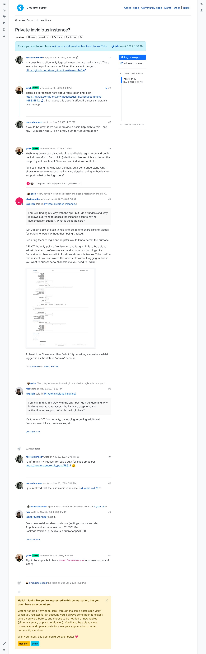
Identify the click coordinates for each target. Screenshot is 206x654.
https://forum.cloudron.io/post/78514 (48, 465)
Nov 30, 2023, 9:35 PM (61, 555)
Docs (177, 7)
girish (115, 46)
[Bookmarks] (4, 29)
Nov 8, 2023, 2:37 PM (64, 57)
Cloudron (34, 366)
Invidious (20, 37)
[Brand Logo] (20, 8)
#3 (109, 122)
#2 (109, 88)
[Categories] (4, 3)
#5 (109, 199)
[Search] (4, 36)
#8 (109, 483)
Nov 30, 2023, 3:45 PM (64, 456)
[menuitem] (202, 3)
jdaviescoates (33, 199)
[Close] (107, 600)
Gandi (46, 366)
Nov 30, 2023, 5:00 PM (51, 512)
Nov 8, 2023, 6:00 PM (62, 199)
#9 (109, 512)
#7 (109, 456)
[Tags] (4, 16)
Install (186, 7)
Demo (168, 7)
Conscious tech (33, 431)
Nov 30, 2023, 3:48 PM (64, 483)
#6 (109, 388)
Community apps (151, 7)
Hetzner (55, 366)
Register (23, 643)
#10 (109, 555)
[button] (4, 643)
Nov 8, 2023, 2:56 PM (61, 88)
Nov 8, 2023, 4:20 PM (64, 122)
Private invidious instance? (60, 203)
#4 (109, 148)
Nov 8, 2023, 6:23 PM (51, 388)
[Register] (202, 10)
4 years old (88, 488)
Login (35, 643)
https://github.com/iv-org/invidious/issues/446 (54, 70)
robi (28, 388)
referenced (41, 582)
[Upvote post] (103, 78)
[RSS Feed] (80, 37)
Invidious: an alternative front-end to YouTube (79, 46)
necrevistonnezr (34, 57)
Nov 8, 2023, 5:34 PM (61, 148)
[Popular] (4, 23)
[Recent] (4, 10)
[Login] (202, 3)
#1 (110, 57)
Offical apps (131, 7)
